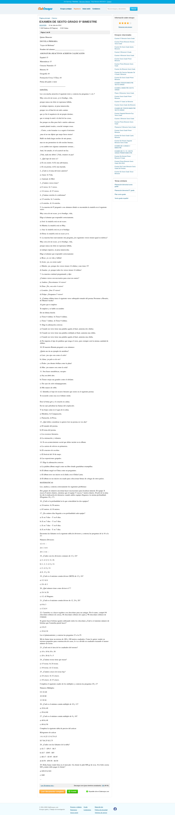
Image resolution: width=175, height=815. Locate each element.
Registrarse (77, 9)
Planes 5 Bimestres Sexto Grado (124, 93)
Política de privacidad (101, 810)
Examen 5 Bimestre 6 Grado (123, 52)
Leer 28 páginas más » (47, 785)
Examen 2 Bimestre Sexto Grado (124, 118)
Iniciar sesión (86, 9)
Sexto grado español (121, 198)
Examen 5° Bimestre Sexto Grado (125, 38)
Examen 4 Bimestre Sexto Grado (124, 55)
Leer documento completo (52, 791)
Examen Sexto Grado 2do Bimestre (125, 105)
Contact (109, 1)
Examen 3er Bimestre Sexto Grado (125, 69)
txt (103, 785)
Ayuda (85, 807)
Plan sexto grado (120, 194)
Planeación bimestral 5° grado (124, 190)
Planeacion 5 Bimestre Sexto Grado (125, 127)
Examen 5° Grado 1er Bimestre (124, 101)
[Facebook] (115, 810)
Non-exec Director (84, 1)
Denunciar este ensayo (125, 27)
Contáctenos (96, 9)
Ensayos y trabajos (66, 9)
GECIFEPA (42, 25)
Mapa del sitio (99, 807)
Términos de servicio (101, 812)
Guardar (73, 791)
